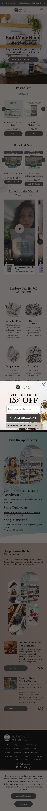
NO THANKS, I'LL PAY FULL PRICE (23, 425)
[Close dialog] (44, 384)
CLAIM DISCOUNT (23, 417)
